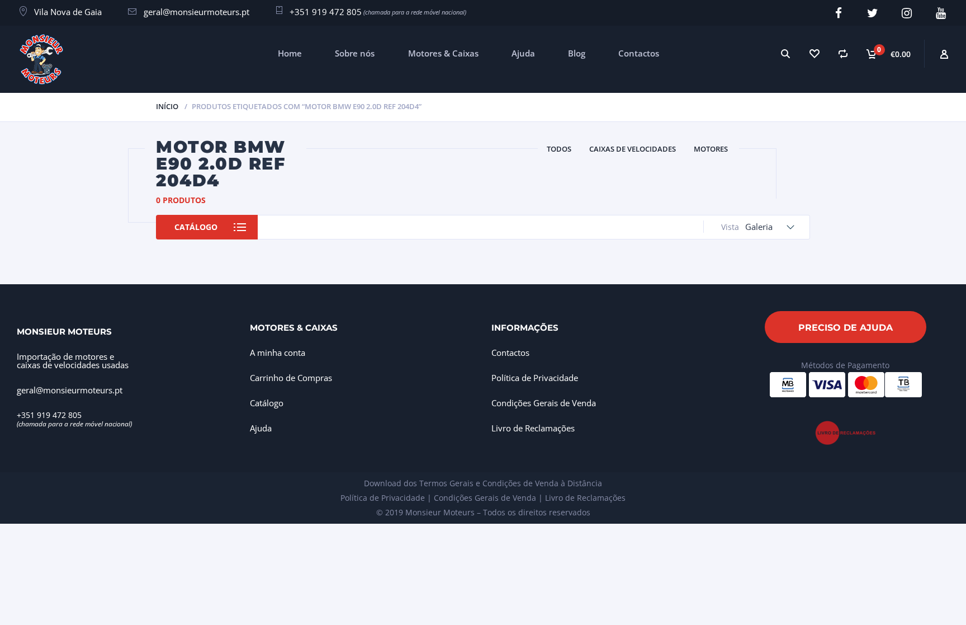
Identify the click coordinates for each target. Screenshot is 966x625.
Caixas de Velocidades (632, 149)
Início (167, 106)
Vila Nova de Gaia (68, 11)
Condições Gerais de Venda (543, 402)
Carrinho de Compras (291, 377)
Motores (711, 149)
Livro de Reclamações (533, 428)
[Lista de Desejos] (813, 53)
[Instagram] (906, 13)
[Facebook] (838, 13)
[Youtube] (940, 13)
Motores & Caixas (443, 53)
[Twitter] (872, 13)
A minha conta (277, 352)
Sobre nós (355, 53)
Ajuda (523, 53)
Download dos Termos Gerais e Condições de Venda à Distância (483, 483)
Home (290, 53)
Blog (576, 53)
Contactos (638, 53)
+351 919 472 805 (326, 11)
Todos (559, 149)
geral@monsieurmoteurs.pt (196, 11)
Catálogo (195, 227)
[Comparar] (843, 53)
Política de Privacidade (534, 377)
